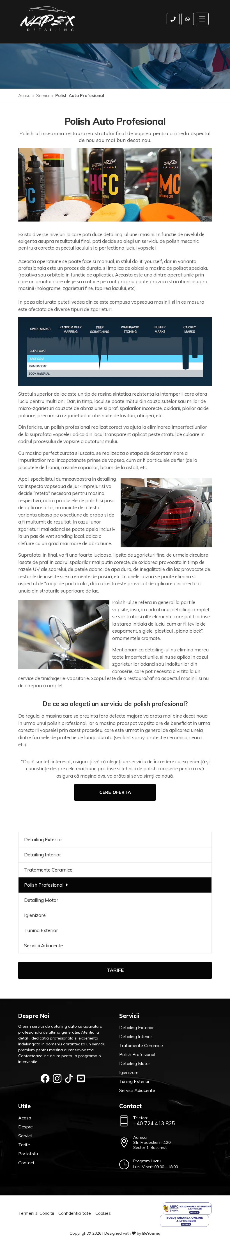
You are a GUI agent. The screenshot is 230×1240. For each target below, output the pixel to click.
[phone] (173, 19)
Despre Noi (33, 1015)
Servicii (43, 95)
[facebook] (45, 1078)
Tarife (115, 970)
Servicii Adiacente (43, 945)
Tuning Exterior (41, 930)
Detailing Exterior (43, 839)
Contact (26, 1162)
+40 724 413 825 (154, 1123)
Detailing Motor (41, 900)
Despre (25, 1127)
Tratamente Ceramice (48, 870)
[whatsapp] (187, 19)
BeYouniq (151, 1233)
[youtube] (81, 1078)
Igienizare (35, 915)
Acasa (24, 95)
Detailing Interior (42, 855)
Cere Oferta (115, 792)
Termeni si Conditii (36, 1213)
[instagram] (57, 1078)
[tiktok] (69, 1078)
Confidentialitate (74, 1213)
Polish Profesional (43, 885)
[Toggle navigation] (202, 19)
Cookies (103, 1213)
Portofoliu (28, 1153)
